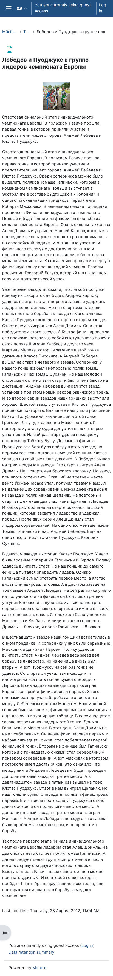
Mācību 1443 (10, 31)
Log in (102, 8)
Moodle (39, 967)
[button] (21, 8)
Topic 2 (27, 31)
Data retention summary (31, 952)
